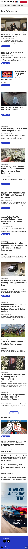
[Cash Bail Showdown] (7, 74)
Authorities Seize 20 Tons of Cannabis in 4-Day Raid (20, 73)
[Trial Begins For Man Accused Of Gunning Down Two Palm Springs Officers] (13, 363)
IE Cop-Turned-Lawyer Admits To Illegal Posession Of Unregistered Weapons (13, 396)
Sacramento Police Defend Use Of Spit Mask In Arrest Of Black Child (12, 108)
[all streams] (26, 547)
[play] (2, 547)
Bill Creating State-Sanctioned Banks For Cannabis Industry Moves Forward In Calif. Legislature (13, 169)
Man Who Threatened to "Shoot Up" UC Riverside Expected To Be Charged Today (13, 195)
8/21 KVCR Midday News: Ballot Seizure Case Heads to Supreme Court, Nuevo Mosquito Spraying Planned (13, 478)
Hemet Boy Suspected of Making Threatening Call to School (14, 129)
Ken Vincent (3, 176)
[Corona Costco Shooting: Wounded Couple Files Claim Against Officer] (14, 24)
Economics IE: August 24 (7, 473)
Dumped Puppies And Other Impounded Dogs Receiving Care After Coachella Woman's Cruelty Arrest (14, 246)
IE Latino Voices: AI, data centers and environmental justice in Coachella (13, 450)
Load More (14, 412)
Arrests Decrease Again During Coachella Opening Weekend (13, 343)
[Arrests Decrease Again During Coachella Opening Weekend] (13, 330)
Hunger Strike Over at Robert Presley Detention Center (12, 53)
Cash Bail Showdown (7, 79)
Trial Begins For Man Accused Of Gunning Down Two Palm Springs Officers (13, 376)
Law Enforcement (4, 126)
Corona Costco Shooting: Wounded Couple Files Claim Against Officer (13, 35)
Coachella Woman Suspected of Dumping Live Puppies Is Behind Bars (14, 282)
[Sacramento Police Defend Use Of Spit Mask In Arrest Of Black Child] (14, 99)
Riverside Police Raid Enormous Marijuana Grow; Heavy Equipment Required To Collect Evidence (13, 307)
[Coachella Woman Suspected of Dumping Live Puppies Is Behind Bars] (13, 269)
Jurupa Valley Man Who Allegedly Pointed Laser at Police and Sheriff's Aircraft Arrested (12, 220)
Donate (24, 2)
